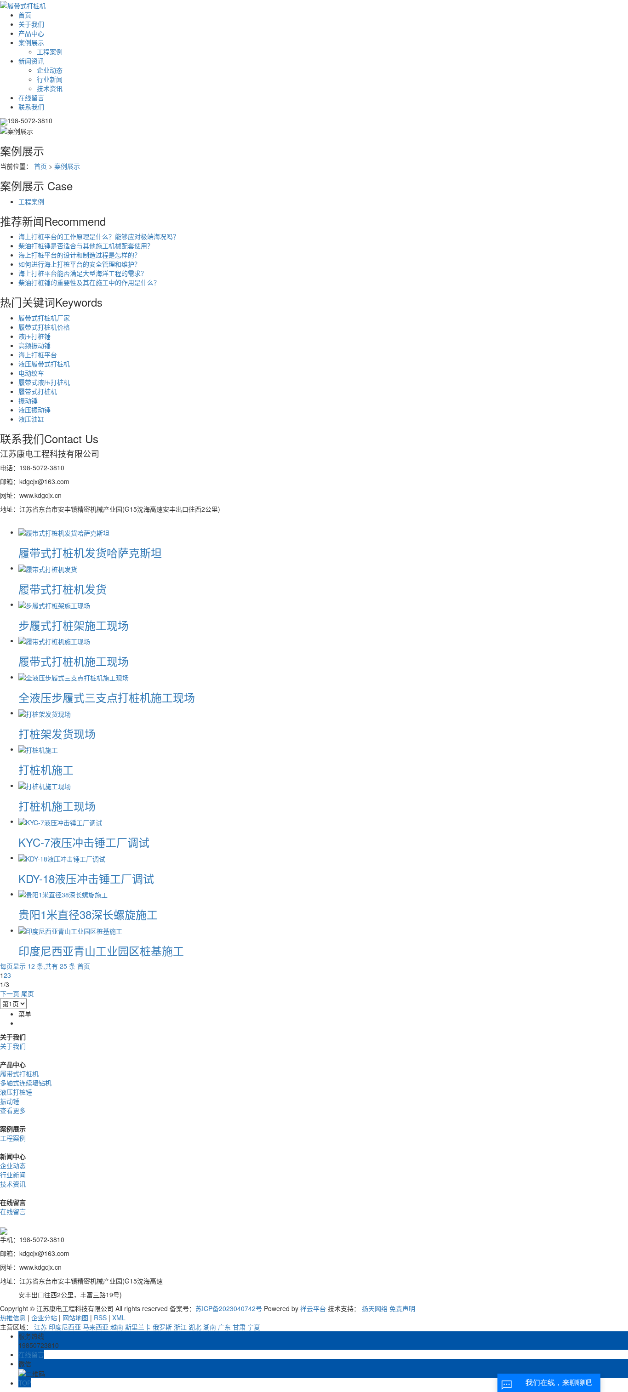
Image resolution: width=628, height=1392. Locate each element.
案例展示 (31, 42)
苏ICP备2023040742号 (228, 1308)
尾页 (27, 993)
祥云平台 (313, 1308)
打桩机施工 (46, 769)
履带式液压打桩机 (44, 382)
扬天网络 (375, 1308)
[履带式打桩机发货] (47, 567)
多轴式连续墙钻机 (25, 1082)
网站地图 (75, 1317)
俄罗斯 (162, 1326)
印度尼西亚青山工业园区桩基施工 (101, 950)
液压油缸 (31, 418)
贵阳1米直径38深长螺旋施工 (88, 914)
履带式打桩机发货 (62, 589)
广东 (224, 1326)
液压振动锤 (34, 409)
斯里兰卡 (138, 1326)
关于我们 (31, 24)
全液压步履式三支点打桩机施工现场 (106, 697)
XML (119, 1317)
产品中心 (31, 33)
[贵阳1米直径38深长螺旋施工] (63, 893)
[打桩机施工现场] (44, 785)
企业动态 (50, 69)
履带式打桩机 (37, 391)
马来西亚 (95, 1326)
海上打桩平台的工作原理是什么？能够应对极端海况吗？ (98, 236)
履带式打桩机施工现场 (73, 661)
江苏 (40, 1326)
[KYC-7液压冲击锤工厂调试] (60, 821)
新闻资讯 (31, 60)
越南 (116, 1326)
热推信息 (13, 1317)
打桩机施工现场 (57, 806)
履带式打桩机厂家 (44, 317)
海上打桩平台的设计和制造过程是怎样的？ (79, 254)
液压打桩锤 (34, 336)
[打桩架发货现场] (44, 712)
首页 (24, 14)
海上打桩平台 (37, 354)
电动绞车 (31, 372)
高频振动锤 (34, 345)
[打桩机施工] (38, 748)
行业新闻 (50, 79)
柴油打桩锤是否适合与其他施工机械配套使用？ (86, 245)
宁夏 (253, 1326)
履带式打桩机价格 (44, 326)
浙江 (180, 1326)
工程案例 (50, 51)
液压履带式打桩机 (44, 363)
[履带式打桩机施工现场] (54, 640)
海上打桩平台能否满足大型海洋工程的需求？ (82, 273)
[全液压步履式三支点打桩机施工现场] (73, 676)
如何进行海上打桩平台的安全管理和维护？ (79, 263)
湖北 (194, 1326)
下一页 (9, 993)
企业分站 (44, 1317)
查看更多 (13, 1110)
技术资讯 (50, 88)
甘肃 (239, 1326)
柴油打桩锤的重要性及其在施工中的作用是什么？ (89, 282)
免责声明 (402, 1308)
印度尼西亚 (65, 1326)
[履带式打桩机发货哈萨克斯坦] (63, 531)
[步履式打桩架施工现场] (54, 604)
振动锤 (28, 400)
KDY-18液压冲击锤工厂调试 (86, 878)
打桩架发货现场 (57, 733)
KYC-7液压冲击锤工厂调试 (83, 842)
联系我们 (31, 106)
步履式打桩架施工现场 (73, 625)
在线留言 (31, 97)
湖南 (209, 1326)
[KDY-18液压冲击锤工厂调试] (61, 857)
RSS (100, 1317)
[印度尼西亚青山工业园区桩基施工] (70, 930)
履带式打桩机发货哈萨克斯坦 (90, 552)
